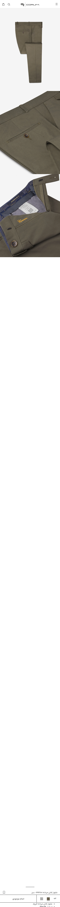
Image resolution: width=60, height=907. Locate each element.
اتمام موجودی (18, 899)
